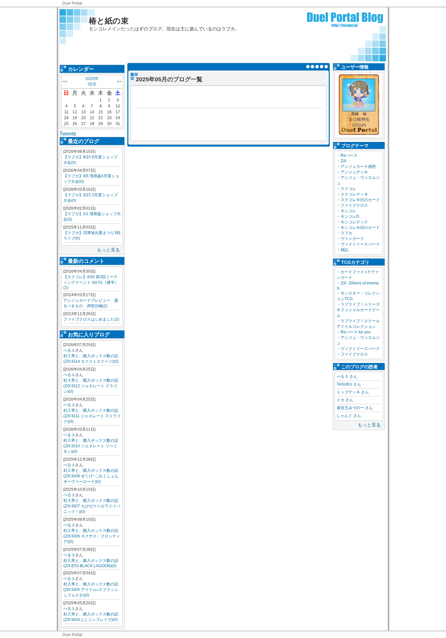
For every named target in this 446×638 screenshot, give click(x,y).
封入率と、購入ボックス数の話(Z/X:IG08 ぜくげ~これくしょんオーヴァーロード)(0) (91, 476)
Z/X (343, 161)
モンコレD (350, 216)
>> (119, 81)
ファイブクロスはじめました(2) (91, 319)
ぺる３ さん (347, 376)
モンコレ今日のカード (360, 227)
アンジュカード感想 (358, 166)
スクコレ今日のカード (360, 200)
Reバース (349, 155)
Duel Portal (72, 3)
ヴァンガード (352, 238)
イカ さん (345, 400)
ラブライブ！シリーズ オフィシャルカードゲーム (360, 310)
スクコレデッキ (354, 194)
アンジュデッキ (354, 172)
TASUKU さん (349, 384)
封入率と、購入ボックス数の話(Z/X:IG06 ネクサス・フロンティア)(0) (91, 536)
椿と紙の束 (109, 20)
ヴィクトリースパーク (360, 244)
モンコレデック (354, 222)
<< (65, 81)
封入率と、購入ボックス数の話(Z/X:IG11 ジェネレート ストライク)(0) (92, 416)
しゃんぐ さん (349, 415)
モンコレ (348, 211)
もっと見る (108, 249)
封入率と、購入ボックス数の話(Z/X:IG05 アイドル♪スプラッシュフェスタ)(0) (90, 590)
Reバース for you (356, 332)
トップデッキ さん (353, 392)
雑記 (344, 249)
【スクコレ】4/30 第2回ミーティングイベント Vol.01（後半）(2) (91, 282)
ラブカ (346, 233)
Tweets (67, 133)
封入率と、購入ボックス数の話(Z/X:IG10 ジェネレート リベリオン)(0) (90, 446)
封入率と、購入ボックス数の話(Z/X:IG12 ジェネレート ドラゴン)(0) (90, 386)
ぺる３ (69, 350)
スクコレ (348, 188)
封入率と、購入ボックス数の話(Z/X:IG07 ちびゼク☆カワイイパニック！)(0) (91, 506)
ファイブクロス (354, 205)
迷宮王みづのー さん (355, 408)
